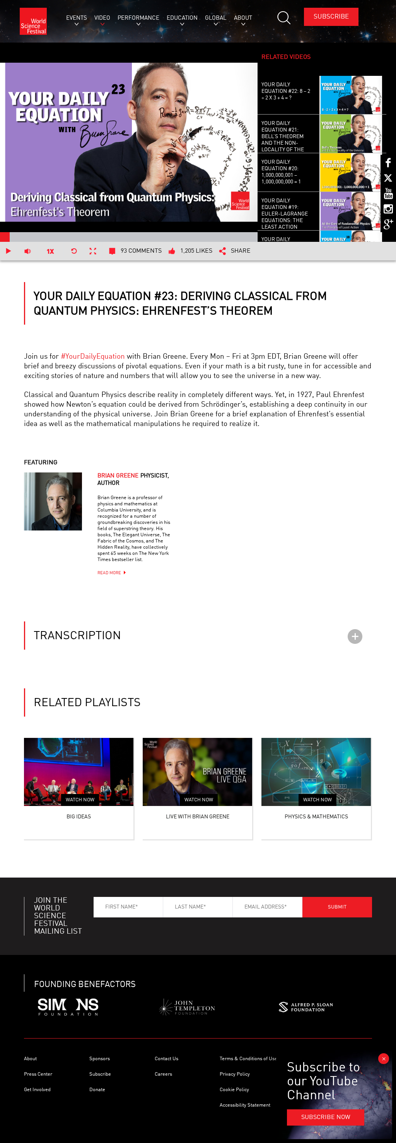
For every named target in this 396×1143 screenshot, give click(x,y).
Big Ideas (79, 817)
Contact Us (166, 1058)
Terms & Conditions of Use (248, 1058)
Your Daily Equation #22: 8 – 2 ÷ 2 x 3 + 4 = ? (285, 91)
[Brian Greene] (62, 511)
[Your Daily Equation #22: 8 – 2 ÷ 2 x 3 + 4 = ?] (350, 95)
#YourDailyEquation (93, 356)
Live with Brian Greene (197, 817)
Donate (97, 1089)
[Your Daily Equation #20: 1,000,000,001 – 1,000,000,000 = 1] (350, 172)
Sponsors (99, 1058)
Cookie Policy (234, 1089)
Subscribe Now (325, 1117)
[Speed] (51, 251)
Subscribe (331, 17)
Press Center (38, 1074)
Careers (163, 1074)
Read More (109, 573)
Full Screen (93, 251)
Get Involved (37, 1089)
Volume (27, 251)
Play (8, 251)
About (30, 1058)
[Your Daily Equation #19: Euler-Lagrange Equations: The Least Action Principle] (350, 211)
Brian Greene (133, 479)
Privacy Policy (235, 1074)
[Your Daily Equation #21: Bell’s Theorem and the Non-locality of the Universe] (350, 134)
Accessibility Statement (245, 1105)
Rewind (74, 251)
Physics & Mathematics (316, 817)
